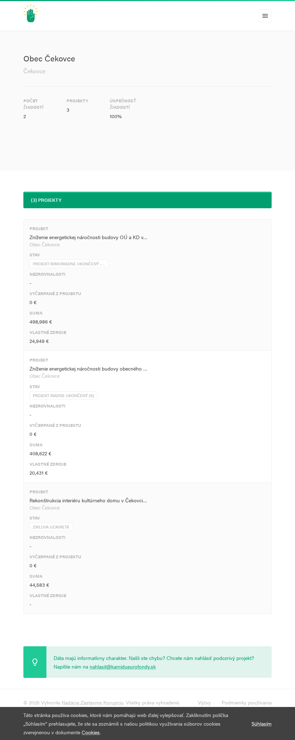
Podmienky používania (247, 702)
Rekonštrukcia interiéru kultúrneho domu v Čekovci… (88, 500)
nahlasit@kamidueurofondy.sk (123, 666)
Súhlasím (261, 723)
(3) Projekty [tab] (46, 199)
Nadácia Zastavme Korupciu (92, 702)
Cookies (91, 732)
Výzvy (204, 702)
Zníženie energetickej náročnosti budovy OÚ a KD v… (89, 237)
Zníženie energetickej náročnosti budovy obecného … (89, 368)
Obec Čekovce (45, 244)
